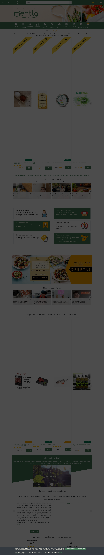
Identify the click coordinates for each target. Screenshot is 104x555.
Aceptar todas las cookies (75, 549)
